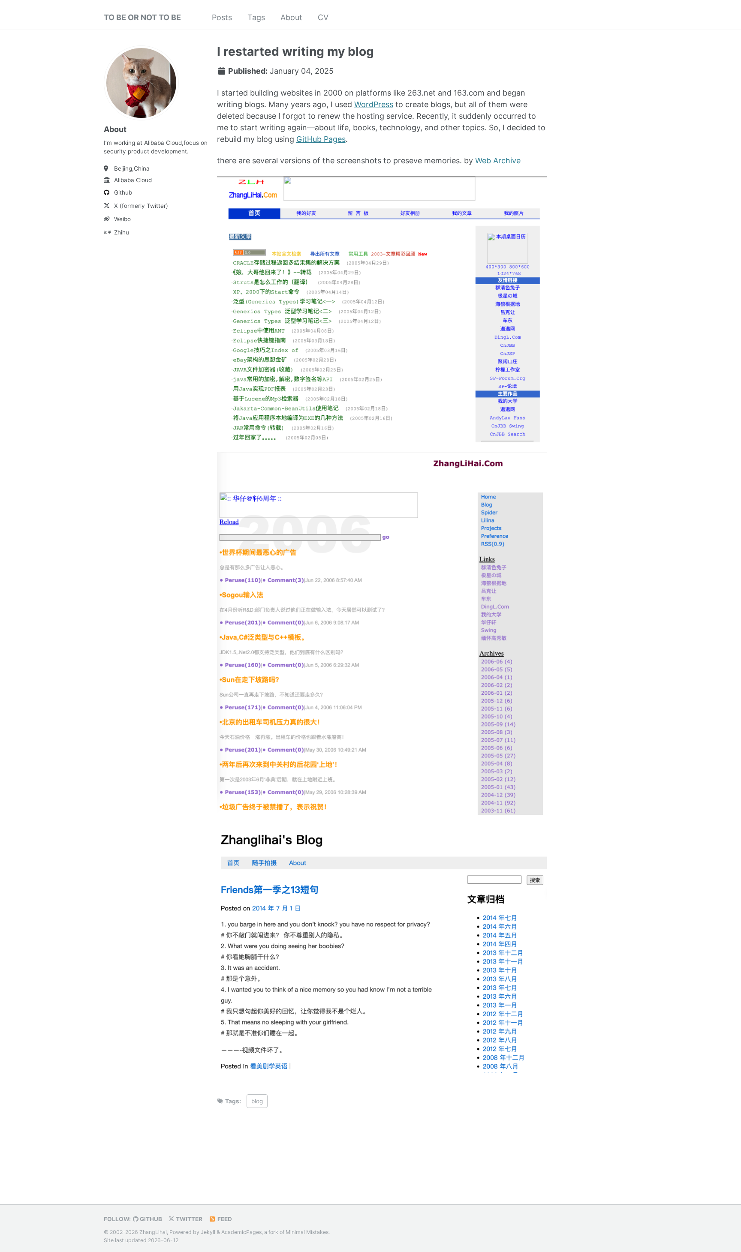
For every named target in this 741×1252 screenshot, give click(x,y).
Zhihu (121, 232)
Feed (224, 1219)
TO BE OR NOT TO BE (142, 17)
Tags (256, 17)
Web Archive (498, 160)
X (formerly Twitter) (141, 205)
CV (323, 17)
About (291, 17)
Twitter (188, 1219)
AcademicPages (241, 1232)
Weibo (122, 219)
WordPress (373, 104)
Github (123, 192)
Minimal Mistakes (307, 1232)
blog (257, 1101)
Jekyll (208, 1232)
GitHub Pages (321, 139)
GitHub (150, 1219)
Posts (222, 17)
